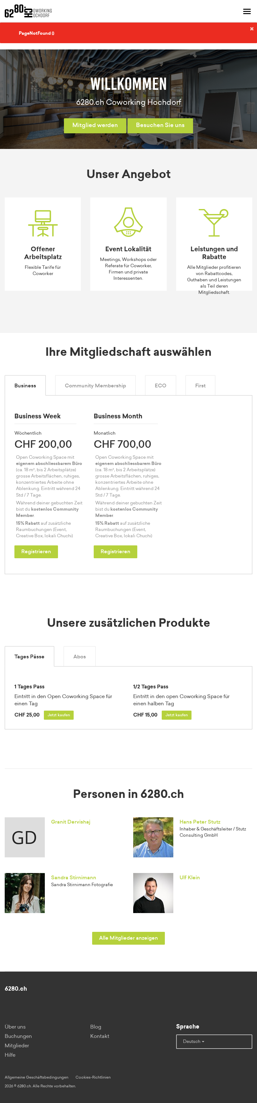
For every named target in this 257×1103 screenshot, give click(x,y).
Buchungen (18, 1036)
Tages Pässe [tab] (29, 656)
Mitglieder (17, 1045)
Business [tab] (25, 385)
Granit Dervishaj (70, 822)
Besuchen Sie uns (160, 125)
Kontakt (99, 1036)
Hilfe (10, 1055)
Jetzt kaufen (59, 715)
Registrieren (36, 551)
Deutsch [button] (192, 1041)
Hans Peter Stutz (200, 822)
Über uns (15, 1026)
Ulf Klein (190, 877)
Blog (95, 1026)
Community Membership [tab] (95, 385)
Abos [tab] (79, 656)
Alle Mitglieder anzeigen (128, 938)
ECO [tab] (160, 385)
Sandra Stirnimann (73, 877)
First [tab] (200, 385)
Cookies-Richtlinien (93, 1077)
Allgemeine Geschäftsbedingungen (36, 1077)
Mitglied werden (95, 125)
